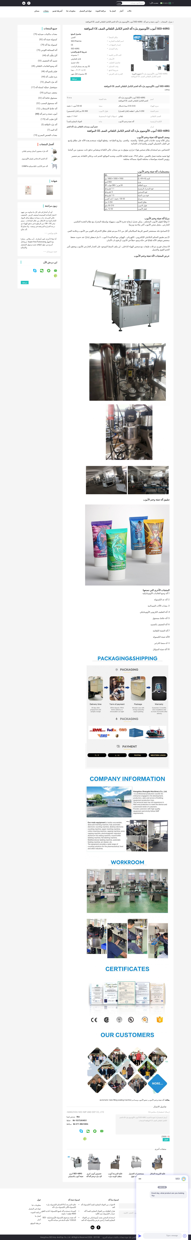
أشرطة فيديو (57, 11)
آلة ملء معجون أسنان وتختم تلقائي (35, 151)
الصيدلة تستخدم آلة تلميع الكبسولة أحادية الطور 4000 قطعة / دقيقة (58, 1212)
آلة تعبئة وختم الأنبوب (156, 1100)
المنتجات (164, 22)
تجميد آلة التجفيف (49, 61)
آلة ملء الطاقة (50, 124)
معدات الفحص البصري (47, 135)
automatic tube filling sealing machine (115, 1100)
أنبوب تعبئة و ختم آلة (151, 22)
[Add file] (185, 1236)
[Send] (140, 1236)
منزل (170, 22)
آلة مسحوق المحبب (49, 103)
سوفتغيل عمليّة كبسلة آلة (46, 87)
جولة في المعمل (85, 11)
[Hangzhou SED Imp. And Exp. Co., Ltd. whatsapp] (50, 270)
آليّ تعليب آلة (51, 119)
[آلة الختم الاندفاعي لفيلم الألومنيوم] (54, 159)
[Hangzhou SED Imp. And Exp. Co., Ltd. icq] (57, 275)
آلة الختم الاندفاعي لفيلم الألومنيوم (34, 159)
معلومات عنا (70, 11)
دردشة (74, 79)
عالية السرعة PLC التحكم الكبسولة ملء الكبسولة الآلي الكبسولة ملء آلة (61, 1206)
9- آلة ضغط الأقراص (162, 643)
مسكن (36, 11)
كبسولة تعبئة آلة (50, 39)
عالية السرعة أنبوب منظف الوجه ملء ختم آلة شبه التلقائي (115, 1175)
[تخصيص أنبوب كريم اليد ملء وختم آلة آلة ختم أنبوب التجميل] (94, 1162)
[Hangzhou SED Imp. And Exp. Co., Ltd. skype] (36, 270)
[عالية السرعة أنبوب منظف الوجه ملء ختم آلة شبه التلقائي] (115, 1162)
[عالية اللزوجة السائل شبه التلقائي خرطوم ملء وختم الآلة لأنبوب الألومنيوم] (157, 1162)
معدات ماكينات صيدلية (47, 34)
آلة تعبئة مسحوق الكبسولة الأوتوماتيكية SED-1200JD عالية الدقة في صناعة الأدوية (59, 1219)
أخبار (121, 11)
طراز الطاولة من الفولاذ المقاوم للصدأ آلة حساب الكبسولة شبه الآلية (99, 1212)
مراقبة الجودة (101, 11)
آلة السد (53, 130)
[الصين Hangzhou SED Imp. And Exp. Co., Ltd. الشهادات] (28, 190)
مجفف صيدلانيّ (50, 92)
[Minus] (139, 1178)
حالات (129, 11)
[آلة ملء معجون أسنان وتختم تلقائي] (54, 151)
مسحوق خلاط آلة (49, 98)
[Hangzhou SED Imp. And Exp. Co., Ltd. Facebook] (29, 3)
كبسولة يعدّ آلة (51, 45)
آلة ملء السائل (50, 82)
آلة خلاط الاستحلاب (49, 108)
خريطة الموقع (36, 1223)
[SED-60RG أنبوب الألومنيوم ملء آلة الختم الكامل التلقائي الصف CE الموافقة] (151, 48)
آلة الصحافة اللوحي (49, 50)
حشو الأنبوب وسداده (140, 1100)
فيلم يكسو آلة (51, 71)
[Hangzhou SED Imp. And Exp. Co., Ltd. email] (57, 270)
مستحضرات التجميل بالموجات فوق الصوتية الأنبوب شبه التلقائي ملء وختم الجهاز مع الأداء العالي (136, 1175)
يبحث (119, 3)
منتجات (46, 11)
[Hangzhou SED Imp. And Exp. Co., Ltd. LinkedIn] (23, 3)
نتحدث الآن (154, 3)
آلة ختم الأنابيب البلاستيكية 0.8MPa (35, 166)
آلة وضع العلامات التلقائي (46, 66)
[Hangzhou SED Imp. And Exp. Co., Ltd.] (150, 11)
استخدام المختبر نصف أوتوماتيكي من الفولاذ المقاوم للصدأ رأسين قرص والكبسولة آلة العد (98, 1219)
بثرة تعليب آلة (51, 76)
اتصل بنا (113, 11)
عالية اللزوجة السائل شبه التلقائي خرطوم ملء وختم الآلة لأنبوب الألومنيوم (157, 1175)
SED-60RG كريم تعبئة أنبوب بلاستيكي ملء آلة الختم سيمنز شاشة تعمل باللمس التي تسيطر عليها (75, 1175)
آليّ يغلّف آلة (52, 55)
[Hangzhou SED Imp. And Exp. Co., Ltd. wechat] (43, 270)
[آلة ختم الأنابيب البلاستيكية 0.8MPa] (54, 166)
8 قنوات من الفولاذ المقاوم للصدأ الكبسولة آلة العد (98, 1206)
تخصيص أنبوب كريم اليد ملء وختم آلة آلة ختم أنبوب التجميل (94, 1175)
